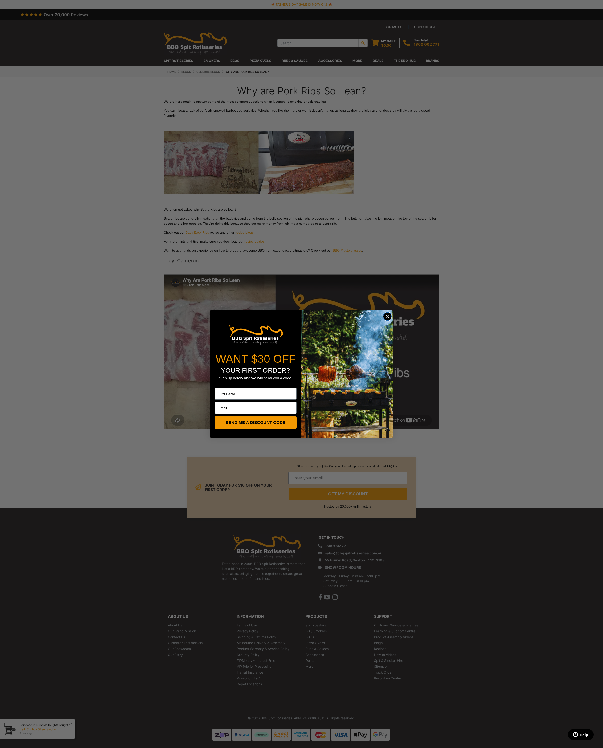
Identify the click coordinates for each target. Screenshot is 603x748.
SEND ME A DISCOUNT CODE (255, 422)
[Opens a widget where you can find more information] (581, 735)
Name (219, 384)
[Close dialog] (387, 316)
